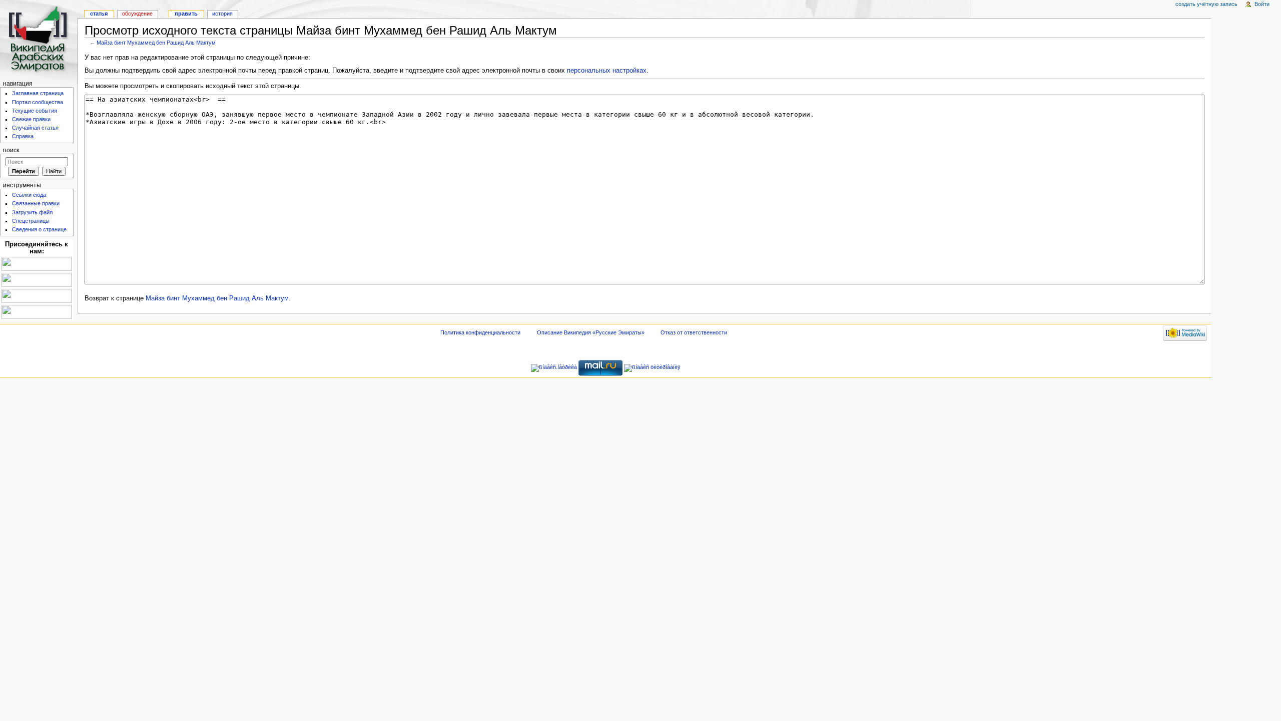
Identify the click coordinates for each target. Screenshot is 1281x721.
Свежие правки (31, 119)
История (222, 14)
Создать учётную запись (1206, 4)
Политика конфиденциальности (480, 332)
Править (186, 14)
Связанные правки (36, 203)
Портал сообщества (37, 102)
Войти (1261, 4)
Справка (23, 136)
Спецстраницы (31, 221)
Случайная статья (35, 128)
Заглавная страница (38, 93)
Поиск (11, 150)
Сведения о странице (39, 229)
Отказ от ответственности (694, 332)
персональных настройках (607, 70)
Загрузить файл (32, 212)
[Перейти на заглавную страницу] (39, 39)
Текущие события (34, 111)
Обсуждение (137, 14)
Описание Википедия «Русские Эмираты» (591, 332)
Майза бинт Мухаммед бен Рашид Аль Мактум (156, 43)
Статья (99, 14)
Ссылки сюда (29, 195)
